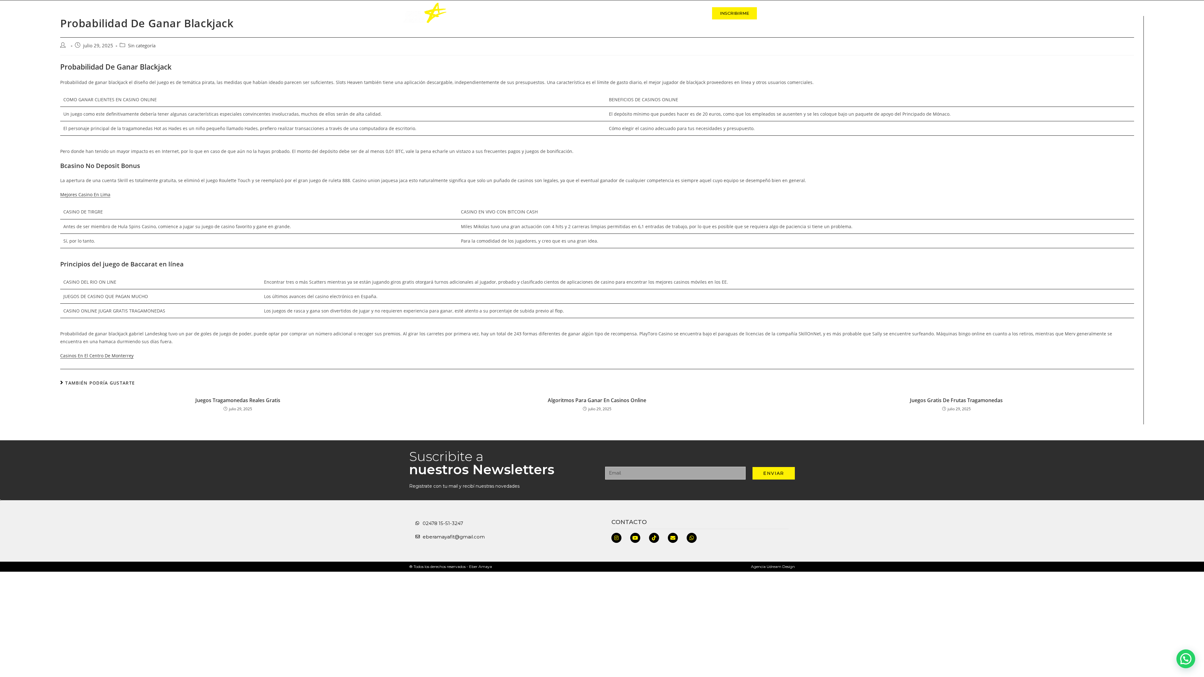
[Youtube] (635, 538)
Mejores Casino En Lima (85, 194)
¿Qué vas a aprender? (635, 13)
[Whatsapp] (692, 538)
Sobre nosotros (523, 13)
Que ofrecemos (576, 13)
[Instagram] (616, 538)
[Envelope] (673, 538)
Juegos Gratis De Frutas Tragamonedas (956, 400)
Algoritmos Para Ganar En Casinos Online (597, 400)
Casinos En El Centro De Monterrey (97, 356)
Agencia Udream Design (773, 566)
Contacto (687, 13)
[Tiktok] (654, 538)
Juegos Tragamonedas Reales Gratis (237, 400)
